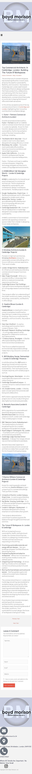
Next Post (16, 623)
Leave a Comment (7, 75)
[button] (16, 35)
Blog (14, 75)
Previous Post (16, 618)
